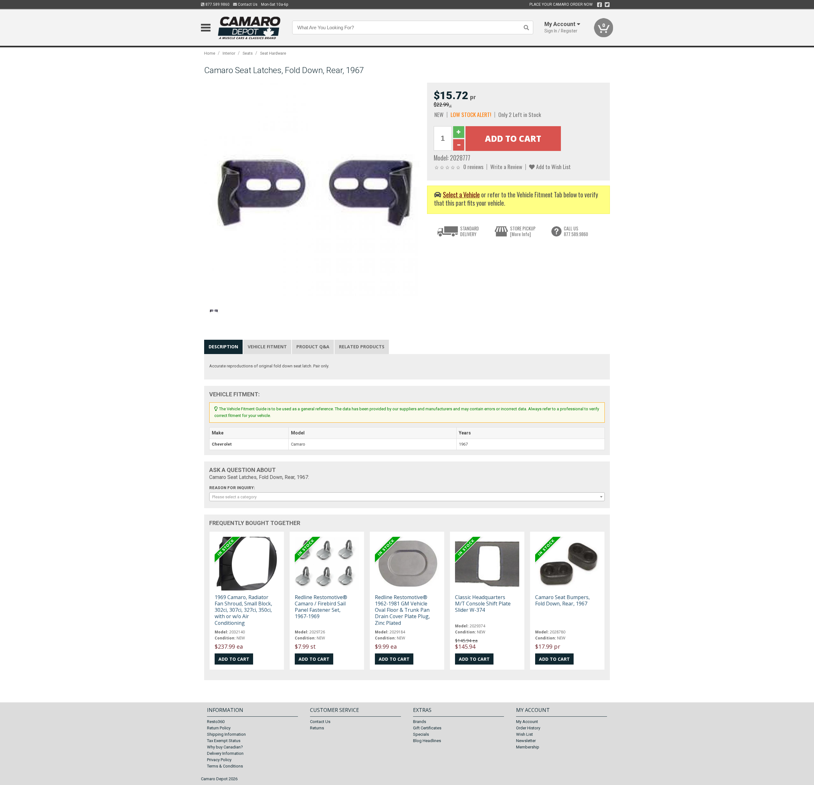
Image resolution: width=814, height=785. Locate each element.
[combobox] (407, 496)
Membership (527, 747)
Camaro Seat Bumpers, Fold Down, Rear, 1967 (562, 600)
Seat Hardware (273, 53)
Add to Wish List (553, 166)
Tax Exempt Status (223, 740)
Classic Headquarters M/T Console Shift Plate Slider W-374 (483, 603)
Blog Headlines (427, 740)
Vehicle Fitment (267, 347)
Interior (229, 53)
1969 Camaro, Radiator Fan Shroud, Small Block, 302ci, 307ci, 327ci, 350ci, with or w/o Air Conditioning (243, 610)
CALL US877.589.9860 (576, 231)
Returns (317, 728)
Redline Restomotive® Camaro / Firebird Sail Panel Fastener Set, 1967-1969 (321, 607)
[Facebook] (599, 5)
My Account (527, 721)
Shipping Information (226, 734)
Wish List (524, 734)
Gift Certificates (427, 728)
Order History (528, 728)
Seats (248, 53)
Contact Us (247, 4)
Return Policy (219, 728)
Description (223, 347)
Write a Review (506, 166)
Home (209, 53)
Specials (421, 734)
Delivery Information (225, 753)
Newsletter (526, 740)
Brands (419, 721)
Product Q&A (312, 347)
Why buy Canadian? (225, 747)
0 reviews (473, 166)
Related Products (361, 347)
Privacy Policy (219, 759)
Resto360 (215, 721)
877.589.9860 (217, 4)
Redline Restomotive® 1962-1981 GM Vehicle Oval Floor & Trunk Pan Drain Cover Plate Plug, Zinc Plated (402, 610)
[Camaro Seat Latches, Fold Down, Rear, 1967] (312, 190)
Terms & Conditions (225, 766)
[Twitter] (607, 5)
